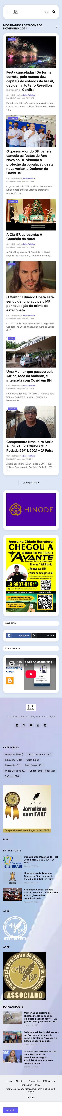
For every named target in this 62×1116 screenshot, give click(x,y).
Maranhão (13, 765)
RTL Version (49, 1081)
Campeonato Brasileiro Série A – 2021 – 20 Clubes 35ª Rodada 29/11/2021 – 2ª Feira (29, 446)
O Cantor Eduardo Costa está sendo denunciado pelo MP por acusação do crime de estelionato (30, 303)
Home (10, 1081)
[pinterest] (45, 725)
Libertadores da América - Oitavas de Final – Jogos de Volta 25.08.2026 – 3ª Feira (38, 876)
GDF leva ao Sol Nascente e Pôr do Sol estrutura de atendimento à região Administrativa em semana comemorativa (40, 1057)
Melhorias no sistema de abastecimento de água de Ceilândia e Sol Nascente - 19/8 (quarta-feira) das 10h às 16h (40, 1017)
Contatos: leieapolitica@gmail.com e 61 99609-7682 (31, 1090)
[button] (7, 12)
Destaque (14, 754)
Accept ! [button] (10, 1110)
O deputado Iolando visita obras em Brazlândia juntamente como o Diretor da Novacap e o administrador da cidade (41, 1036)
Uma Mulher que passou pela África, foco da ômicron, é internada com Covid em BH (30, 376)
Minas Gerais (15, 770)
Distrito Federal (39, 754)
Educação (13, 759)
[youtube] (31, 725)
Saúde (12, 776)
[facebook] (17, 725)
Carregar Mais (30, 482)
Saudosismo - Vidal (42, 770)
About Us (20, 1081)
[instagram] (38, 725)
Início (38, 1085)
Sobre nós (26, 1085)
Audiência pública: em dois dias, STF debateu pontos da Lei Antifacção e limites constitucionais (41, 894)
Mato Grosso (34, 765)
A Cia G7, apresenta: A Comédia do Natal (24, 237)
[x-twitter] (24, 725)
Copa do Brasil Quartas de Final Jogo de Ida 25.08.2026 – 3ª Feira (41, 859)
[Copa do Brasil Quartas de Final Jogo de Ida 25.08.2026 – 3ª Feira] (12, 861)
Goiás (32, 759)
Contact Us (34, 1081)
